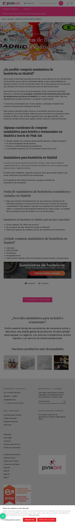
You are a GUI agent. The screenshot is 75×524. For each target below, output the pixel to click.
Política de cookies (33, 515)
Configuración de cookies (12, 520)
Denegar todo (29, 520)
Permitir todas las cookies (46, 519)
